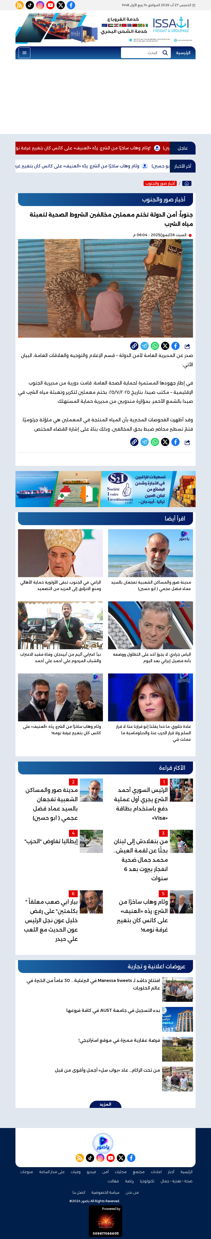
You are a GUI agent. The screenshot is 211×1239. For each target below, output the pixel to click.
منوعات (26, 1171)
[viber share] (144, 346)
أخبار (171, 1171)
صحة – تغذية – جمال (176, 1181)
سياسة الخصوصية (105, 1192)
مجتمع (139, 1171)
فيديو (91, 1171)
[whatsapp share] (155, 346)
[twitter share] (165, 346)
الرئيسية (183, 52)
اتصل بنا (79, 1192)
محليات (121, 1171)
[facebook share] (175, 346)
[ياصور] (186, 183)
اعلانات (156, 1171)
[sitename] (103, 1143)
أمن (105, 1171)
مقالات (113, 1181)
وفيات (76, 1171)
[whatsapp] (134, 346)
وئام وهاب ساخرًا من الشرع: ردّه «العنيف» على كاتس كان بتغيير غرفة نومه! (114, 148)
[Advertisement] (105, 98)
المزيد (105, 1104)
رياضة (129, 1181)
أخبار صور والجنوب (160, 183)
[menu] (24, 52)
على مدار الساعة (52, 1171)
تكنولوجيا (147, 1181)
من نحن (132, 1192)
